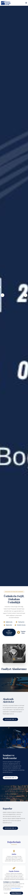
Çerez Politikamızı (15, 888)
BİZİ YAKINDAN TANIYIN (9, 632)
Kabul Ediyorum (16, 893)
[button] (25, 295)
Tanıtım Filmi (23, 632)
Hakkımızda (9, 622)
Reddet (6, 893)
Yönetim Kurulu (21, 625)
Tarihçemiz (21, 622)
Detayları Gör (9, 719)
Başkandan (9, 625)
